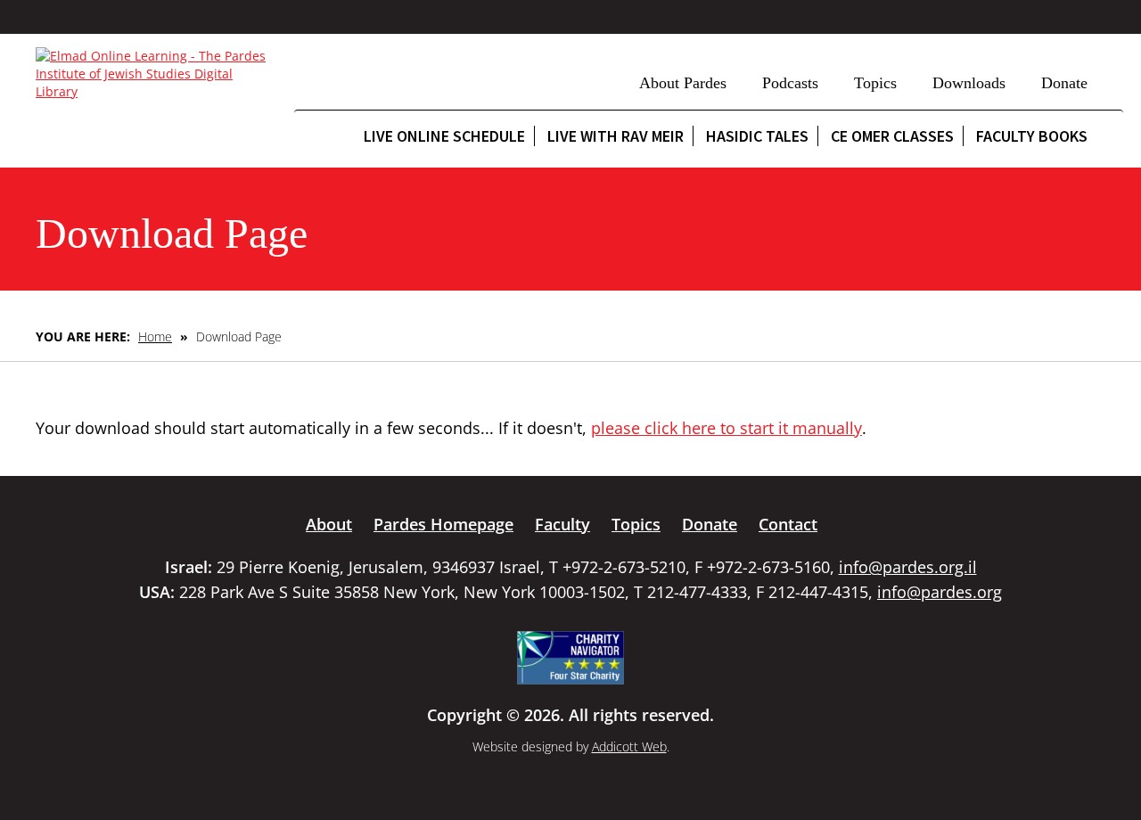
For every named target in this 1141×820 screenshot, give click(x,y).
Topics (875, 83)
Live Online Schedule (444, 136)
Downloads (969, 83)
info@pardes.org (939, 592)
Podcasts (790, 83)
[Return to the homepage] (156, 74)
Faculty (562, 524)
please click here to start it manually (726, 428)
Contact (788, 524)
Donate (1064, 83)
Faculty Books (1032, 136)
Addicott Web (629, 746)
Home (155, 336)
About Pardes (682, 83)
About (329, 524)
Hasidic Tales (757, 136)
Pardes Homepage (443, 524)
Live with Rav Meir (615, 136)
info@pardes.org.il (908, 567)
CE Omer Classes (892, 136)
